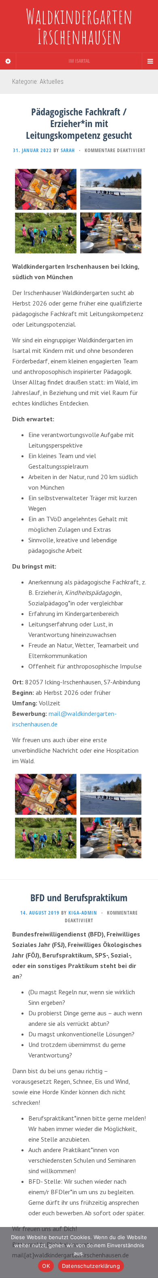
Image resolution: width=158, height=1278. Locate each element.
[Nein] (148, 1252)
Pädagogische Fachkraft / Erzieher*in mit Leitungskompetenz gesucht (79, 123)
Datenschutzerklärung (91, 1266)
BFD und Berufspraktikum (79, 897)
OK (46, 1266)
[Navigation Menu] (150, 61)
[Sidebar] (8, 61)
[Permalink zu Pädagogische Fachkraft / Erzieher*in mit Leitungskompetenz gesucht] (79, 211)
